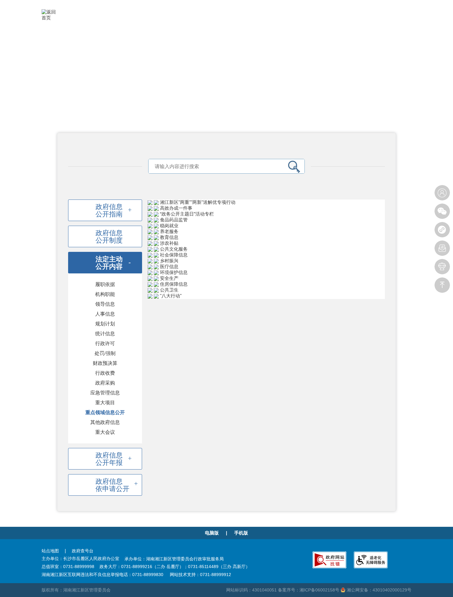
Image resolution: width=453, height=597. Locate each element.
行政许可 (105, 343)
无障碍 (315, 17)
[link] (266, 202)
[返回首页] (51, 14)
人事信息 (105, 314)
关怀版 (332, 17)
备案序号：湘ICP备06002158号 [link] (309, 589)
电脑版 (212, 532)
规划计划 (105, 323)
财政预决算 (105, 363)
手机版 (241, 532)
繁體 (347, 17)
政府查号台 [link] (82, 550)
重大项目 (105, 402)
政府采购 (105, 382)
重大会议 (105, 432)
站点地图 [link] (50, 550)
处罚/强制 (105, 353)
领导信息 (105, 304)
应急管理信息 (105, 392)
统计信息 (105, 333)
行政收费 (105, 373)
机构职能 (105, 294)
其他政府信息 (105, 422)
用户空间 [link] (365, 17)
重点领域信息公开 (105, 412)
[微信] (442, 211)
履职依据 (105, 284)
